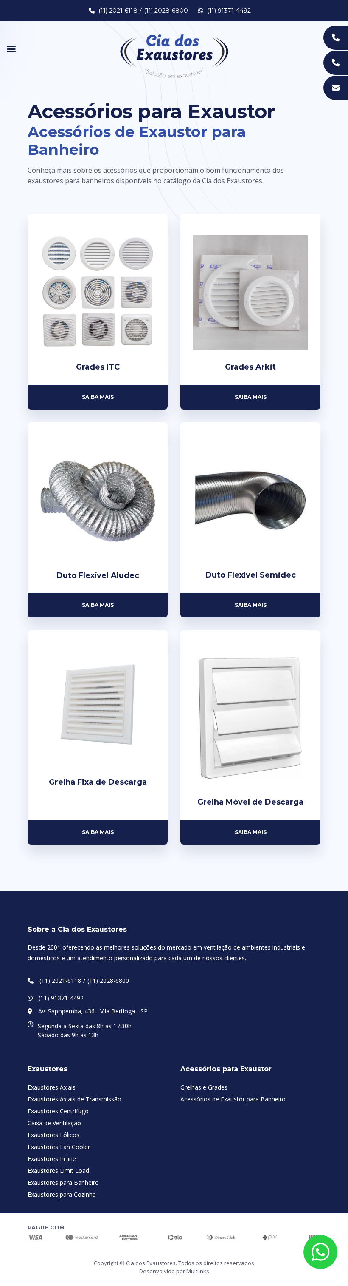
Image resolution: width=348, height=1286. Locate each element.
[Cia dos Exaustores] (174, 55)
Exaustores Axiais (52, 1087)
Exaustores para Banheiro (63, 1182)
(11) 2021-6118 (118, 10)
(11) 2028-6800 (166, 10)
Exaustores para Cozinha (62, 1194)
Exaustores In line (52, 1159)
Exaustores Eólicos (53, 1135)
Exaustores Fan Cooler (59, 1147)
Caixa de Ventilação (54, 1123)
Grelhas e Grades (203, 1087)
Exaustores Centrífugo (58, 1111)
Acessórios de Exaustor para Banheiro (233, 1099)
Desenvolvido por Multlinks (174, 1271)
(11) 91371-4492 (228, 10)
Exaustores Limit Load (58, 1171)
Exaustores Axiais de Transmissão (74, 1099)
